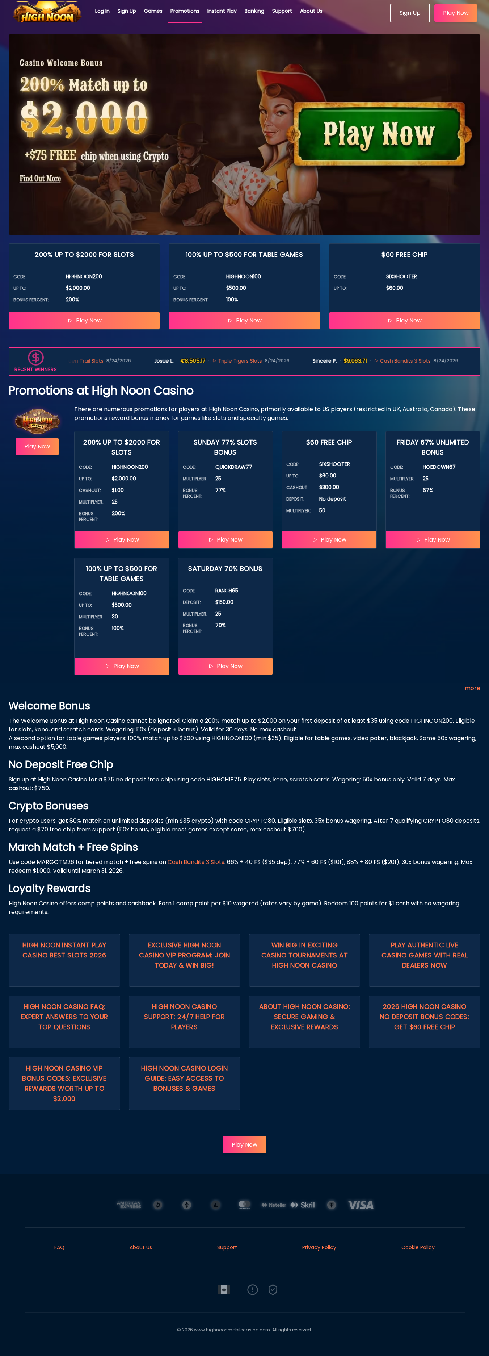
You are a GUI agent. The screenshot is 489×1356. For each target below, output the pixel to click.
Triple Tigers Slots (211, 360)
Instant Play (222, 10)
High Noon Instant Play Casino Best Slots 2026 (64, 950)
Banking (254, 10)
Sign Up (127, 10)
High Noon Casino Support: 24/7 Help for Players (184, 1016)
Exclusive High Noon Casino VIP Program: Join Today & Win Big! (184, 955)
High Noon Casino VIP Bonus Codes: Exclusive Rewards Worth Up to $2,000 (64, 1083)
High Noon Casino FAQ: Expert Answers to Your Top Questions (64, 1016)
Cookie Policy (418, 1247)
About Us (311, 10)
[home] (48, 20)
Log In (102, 10)
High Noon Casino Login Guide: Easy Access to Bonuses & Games (184, 1078)
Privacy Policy (319, 1247)
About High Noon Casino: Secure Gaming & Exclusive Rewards (304, 1016)
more (472, 688)
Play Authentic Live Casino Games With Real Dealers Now (424, 955)
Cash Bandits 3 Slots (376, 360)
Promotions (184, 10)
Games (153, 10)
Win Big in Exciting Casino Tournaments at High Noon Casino (304, 955)
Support (282, 10)
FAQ (59, 1247)
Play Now (456, 13)
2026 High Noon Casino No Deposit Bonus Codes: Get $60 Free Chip (424, 1016)
